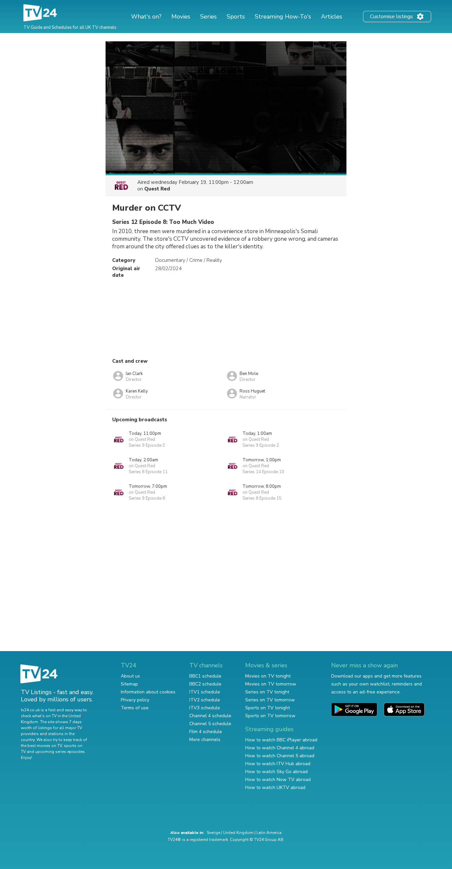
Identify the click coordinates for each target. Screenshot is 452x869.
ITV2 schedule (204, 700)
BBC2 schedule (205, 684)
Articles (331, 17)
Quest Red (157, 189)
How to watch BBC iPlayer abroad (281, 740)
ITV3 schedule (204, 708)
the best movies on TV (41, 745)
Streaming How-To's (283, 17)
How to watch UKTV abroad (275, 787)
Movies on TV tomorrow (270, 684)
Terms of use (135, 708)
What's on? (146, 17)
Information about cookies (148, 692)
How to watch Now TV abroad (278, 779)
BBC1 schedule (205, 676)
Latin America (269, 832)
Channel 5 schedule (210, 724)
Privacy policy (135, 700)
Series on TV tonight (267, 692)
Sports (236, 17)
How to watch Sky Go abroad (276, 771)
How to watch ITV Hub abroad (277, 764)
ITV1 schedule (204, 692)
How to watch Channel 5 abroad (279, 756)
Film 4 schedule (205, 731)
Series (208, 17)
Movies (180, 17)
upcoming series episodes (60, 751)
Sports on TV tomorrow (270, 716)
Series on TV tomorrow (270, 700)
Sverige (213, 832)
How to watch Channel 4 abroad (279, 748)
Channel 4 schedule (210, 716)
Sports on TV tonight (267, 708)
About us (130, 676)
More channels (204, 739)
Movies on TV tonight (268, 676)
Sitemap (129, 684)
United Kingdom (238, 832)
